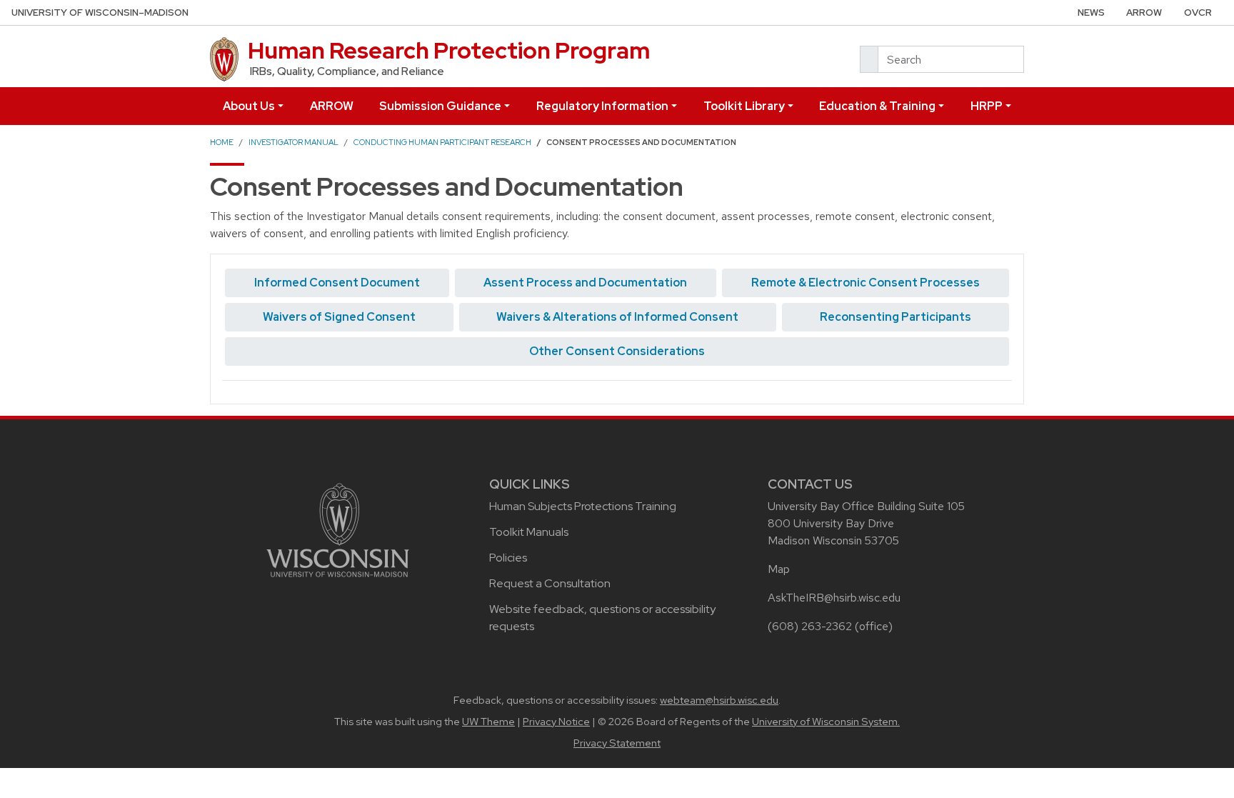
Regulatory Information (602, 106)
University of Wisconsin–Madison (100, 12)
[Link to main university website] (337, 529)
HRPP (986, 106)
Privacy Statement (617, 743)
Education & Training (877, 106)
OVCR (1198, 12)
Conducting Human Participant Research (442, 142)
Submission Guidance (440, 106)
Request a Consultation (550, 583)
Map (779, 569)
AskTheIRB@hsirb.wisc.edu (834, 597)
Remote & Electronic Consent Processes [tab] (865, 282)
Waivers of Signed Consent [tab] (339, 316)
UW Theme (488, 721)
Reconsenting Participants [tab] (895, 316)
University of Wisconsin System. (826, 721)
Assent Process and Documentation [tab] (585, 282)
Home (222, 142)
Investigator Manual (293, 142)
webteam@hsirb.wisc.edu (719, 700)
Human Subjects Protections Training (582, 506)
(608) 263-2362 (810, 626)
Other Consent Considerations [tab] (617, 351)
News (1091, 12)
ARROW (1144, 12)
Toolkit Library (744, 106)
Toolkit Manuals (528, 531)
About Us (249, 106)
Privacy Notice (556, 721)
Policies (508, 557)
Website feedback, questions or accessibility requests (602, 618)
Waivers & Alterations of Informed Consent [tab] (617, 316)
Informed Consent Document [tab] (337, 282)
